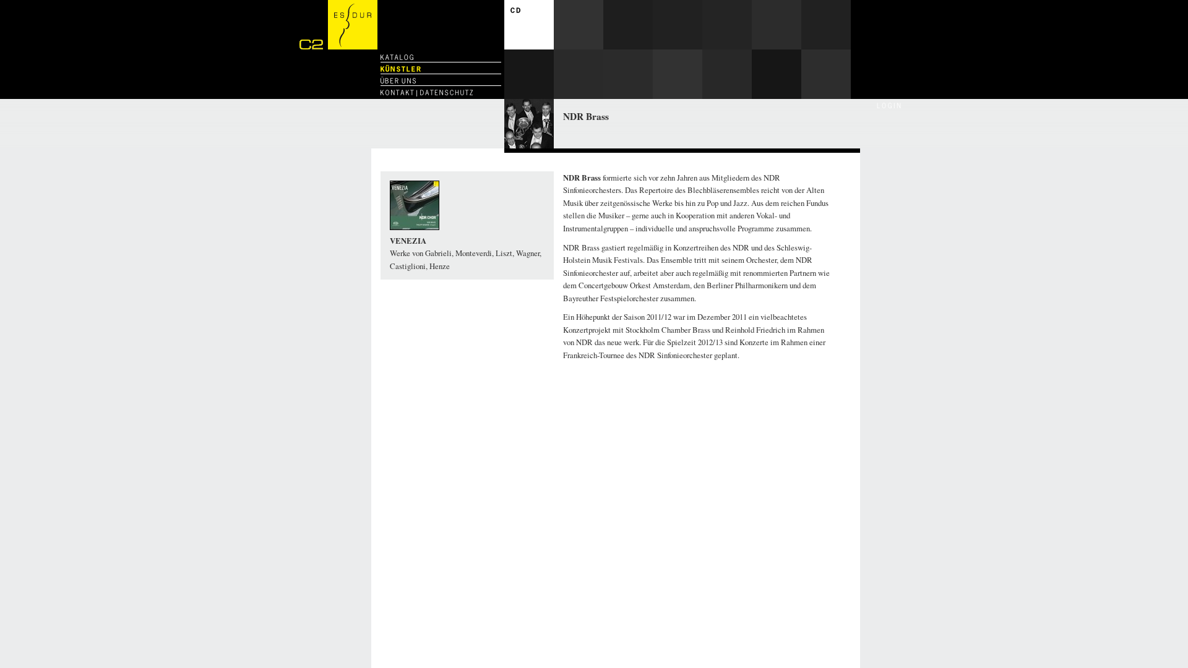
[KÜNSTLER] (401, 69)
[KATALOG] (397, 57)
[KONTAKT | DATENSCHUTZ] (427, 92)
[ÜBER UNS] (398, 81)
